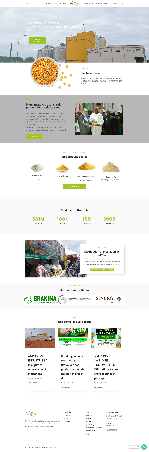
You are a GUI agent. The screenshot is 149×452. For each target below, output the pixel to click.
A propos (89, 418)
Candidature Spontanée (94, 428)
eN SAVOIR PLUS (34, 136)
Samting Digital (52, 447)
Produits (55, 3)
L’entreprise (88, 415)
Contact (114, 3)
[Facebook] (122, 3)
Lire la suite (33, 383)
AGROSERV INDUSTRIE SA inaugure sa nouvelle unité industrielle (37, 364)
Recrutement (90, 431)
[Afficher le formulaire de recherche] (27, 3)
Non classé (31, 352)
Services (48, 3)
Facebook (64, 352)
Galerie (88, 421)
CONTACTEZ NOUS (54, 40)
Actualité (63, 3)
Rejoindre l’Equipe (90, 425)
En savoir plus (74, 186)
